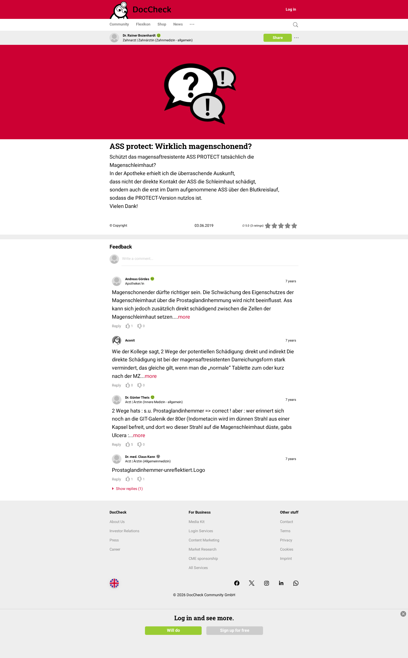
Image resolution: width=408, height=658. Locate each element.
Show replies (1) (128, 488)
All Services (198, 567)
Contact (286, 521)
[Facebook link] (236, 583)
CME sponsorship (203, 558)
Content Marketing (204, 540)
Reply (116, 326)
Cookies (286, 549)
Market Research (203, 549)
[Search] (294, 25)
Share (278, 37)
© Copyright (118, 225)
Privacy (286, 540)
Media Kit (196, 521)
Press (114, 540)
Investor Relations (124, 531)
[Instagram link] (266, 583)
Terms (285, 531)
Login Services (201, 531)
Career (115, 549)
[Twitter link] (252, 583)
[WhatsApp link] (295, 583)
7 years (290, 281)
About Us (117, 521)
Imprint (286, 558)
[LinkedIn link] (281, 583)
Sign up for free (234, 630)
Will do (173, 630)
